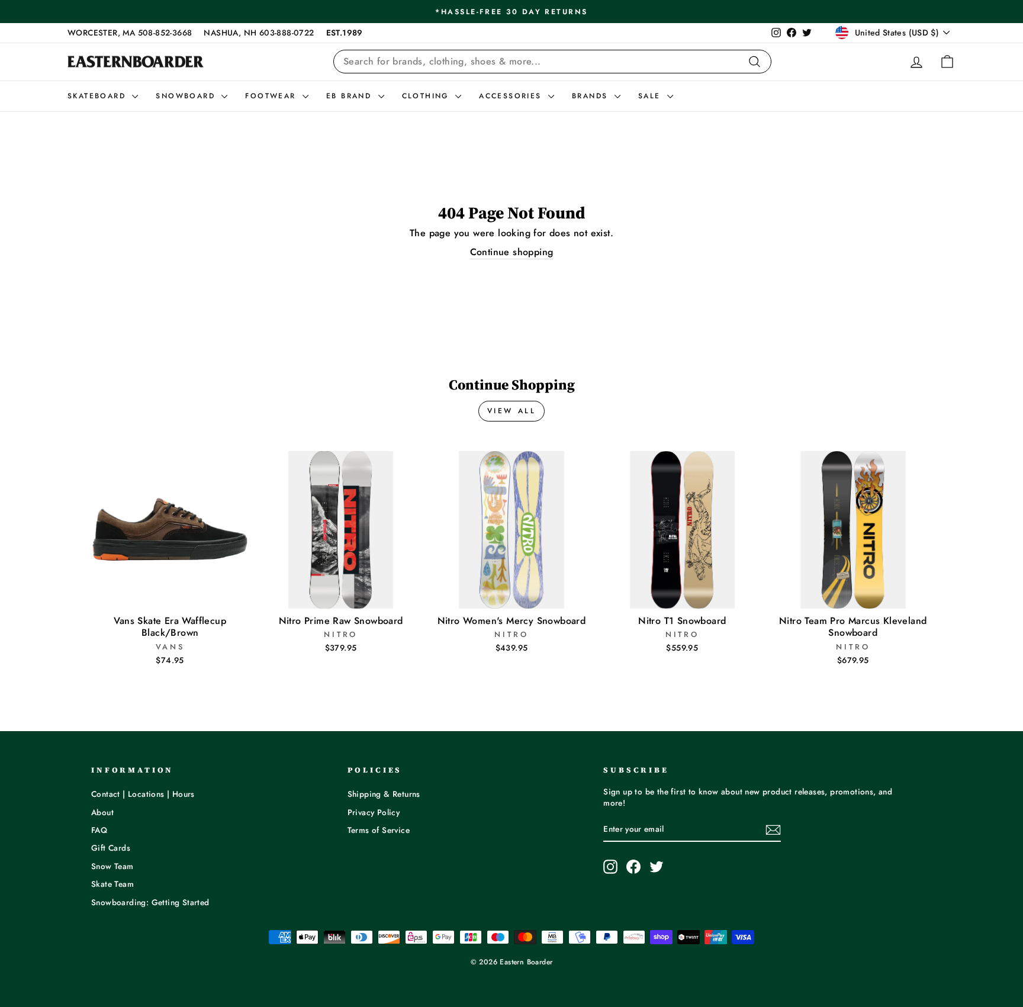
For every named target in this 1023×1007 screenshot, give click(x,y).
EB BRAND (350, 96)
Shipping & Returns (384, 794)
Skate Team (112, 884)
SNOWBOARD (187, 96)
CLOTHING (427, 96)
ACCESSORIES (512, 96)
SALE (651, 96)
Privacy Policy (374, 812)
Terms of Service (379, 830)
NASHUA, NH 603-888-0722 (259, 32)
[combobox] (552, 61)
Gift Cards (110, 848)
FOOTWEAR (272, 96)
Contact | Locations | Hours (143, 794)
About (102, 812)
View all (511, 411)
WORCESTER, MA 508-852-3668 (129, 32)
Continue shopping (512, 252)
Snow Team (112, 866)
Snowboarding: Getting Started (150, 902)
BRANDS (592, 96)
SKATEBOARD (98, 96)
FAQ (99, 830)
